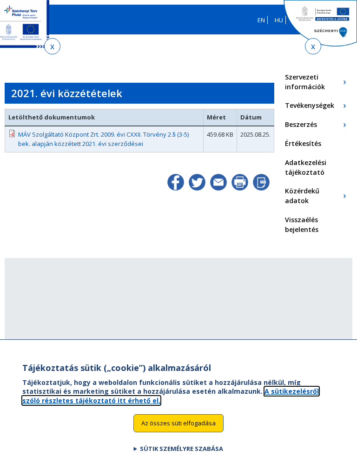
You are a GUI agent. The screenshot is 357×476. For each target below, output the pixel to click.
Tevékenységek (309, 105)
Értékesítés (303, 143)
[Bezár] (52, 46)
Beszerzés (301, 124)
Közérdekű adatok (302, 195)
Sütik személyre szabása (181, 448)
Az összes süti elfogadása (178, 423)
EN (261, 20)
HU (279, 20)
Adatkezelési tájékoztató (305, 167)
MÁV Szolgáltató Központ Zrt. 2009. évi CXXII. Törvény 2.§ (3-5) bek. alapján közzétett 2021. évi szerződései (103, 139)
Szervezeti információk (305, 82)
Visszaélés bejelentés (301, 224)
